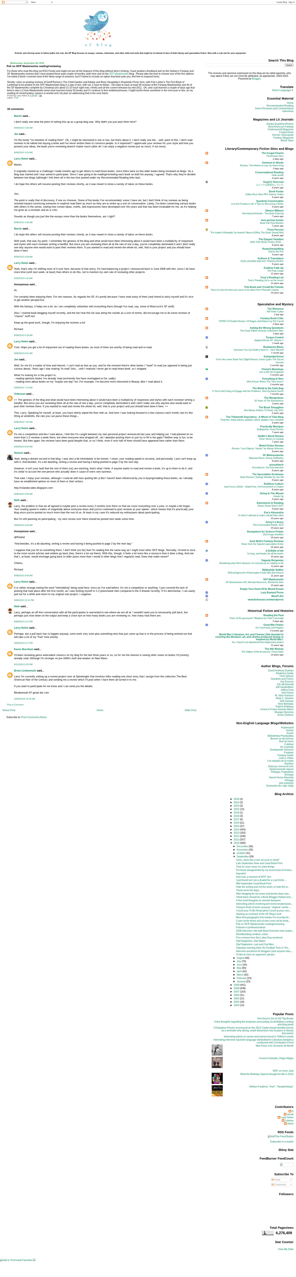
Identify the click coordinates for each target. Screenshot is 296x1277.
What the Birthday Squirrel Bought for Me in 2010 (267, 1074)
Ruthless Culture (274, 484)
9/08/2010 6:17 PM (23, 643)
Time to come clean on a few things (255, 866)
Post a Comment (15, 704)
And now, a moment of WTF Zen (253, 877)
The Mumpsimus (274, 398)
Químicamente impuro (281, 769)
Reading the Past (273, 615)
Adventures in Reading (270, 503)
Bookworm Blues (273, 347)
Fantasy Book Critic (272, 318)
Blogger (256, 78)
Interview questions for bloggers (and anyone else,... (264, 951)
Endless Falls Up (274, 268)
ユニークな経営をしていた (270, 184)
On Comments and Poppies (269, 627)
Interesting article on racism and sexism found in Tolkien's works (259, 1036)
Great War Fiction (273, 625)
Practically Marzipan (272, 426)
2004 (237, 1002)
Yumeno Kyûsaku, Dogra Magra (276, 1058)
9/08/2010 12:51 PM (24, 600)
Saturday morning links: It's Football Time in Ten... (263, 947)
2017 (237, 819)
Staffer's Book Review (271, 436)
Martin (18, 115)
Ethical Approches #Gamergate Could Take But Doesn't (256, 572)
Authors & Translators (271, 258)
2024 (237, 802)
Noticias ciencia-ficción (281, 766)
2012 (237, 836)
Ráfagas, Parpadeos (282, 772)
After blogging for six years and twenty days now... (263, 893)
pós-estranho (286, 783)
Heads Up (278, 496)
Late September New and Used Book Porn (259, 863)
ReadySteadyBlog (273, 249)
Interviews (288, 111)
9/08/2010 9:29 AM (23, 525)
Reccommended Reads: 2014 (268, 525)
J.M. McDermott (285, 684)
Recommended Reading (280, 105)
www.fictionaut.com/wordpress (266, 599)
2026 (237, 799)
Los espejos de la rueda (280, 760)
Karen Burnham (23, 649)
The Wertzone (275, 308)
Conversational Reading (269, 172)
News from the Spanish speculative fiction (262, 544)
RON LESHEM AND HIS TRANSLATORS (262, 261)
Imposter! (241, 873)
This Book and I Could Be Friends (264, 287)
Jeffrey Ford (287, 690)
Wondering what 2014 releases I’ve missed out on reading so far (251, 563)
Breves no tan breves (282, 738)
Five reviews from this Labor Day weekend (259, 937)
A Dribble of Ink (275, 550)
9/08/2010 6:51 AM (23, 353)
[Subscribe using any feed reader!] (281, 1136)
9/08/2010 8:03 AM (23, 446)
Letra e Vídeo (286, 758)
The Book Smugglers (271, 407)
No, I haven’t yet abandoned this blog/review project (258, 642)
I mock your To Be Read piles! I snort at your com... (263, 910)
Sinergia (289, 774)
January (241, 981)
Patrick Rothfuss (285, 706)
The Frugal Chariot (273, 153)
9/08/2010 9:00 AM (23, 494)
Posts (276, 1179)
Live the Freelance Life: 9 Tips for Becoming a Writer (257, 204)
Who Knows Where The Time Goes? (265, 381)
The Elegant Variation (271, 239)
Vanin (290, 1123)
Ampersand (287, 727)
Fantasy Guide (286, 755)
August (241, 958)
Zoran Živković (285, 715)
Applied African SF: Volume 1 (269, 340)
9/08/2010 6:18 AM (23, 335)
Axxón (290, 733)
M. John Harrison (284, 695)
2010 (237, 843)
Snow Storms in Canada (271, 439)
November (243, 849)
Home (100, 710)
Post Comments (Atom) (34, 717)
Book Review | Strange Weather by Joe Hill (262, 477)
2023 (237, 805)
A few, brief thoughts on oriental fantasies (258, 900)
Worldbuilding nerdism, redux (252, 934)
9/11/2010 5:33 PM (23, 664)
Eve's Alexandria (274, 512)
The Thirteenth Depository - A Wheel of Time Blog (255, 417)
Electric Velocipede (283, 135)
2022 (237, 809)
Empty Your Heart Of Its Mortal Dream (262, 589)
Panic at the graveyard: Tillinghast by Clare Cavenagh (257, 618)
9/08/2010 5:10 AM (23, 278)
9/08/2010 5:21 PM (23, 621)
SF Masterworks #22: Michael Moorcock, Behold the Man (255, 582)
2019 (237, 812)
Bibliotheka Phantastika (281, 736)
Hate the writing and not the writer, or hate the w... (262, 887)
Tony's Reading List (272, 277)
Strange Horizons (284, 712)
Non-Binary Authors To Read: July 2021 (264, 410)
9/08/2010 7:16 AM (23, 387)
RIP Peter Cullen (275, 311)
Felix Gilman (287, 676)
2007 (237, 991)
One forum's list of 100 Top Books (275, 1018)
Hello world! (278, 175)
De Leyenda (287, 747)
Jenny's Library (274, 522)
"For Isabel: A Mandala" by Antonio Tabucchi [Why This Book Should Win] (247, 232)
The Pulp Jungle (275, 270)
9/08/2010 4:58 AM (23, 257)
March (240, 974)
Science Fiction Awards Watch (277, 709)
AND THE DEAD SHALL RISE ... (267, 242)
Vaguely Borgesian (272, 560)
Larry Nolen (21, 158)
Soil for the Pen (276, 251)
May (239, 968)
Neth (17, 500)
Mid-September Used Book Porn (253, 883)
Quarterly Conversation (270, 201)
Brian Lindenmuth (25, 670)
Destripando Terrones (282, 749)
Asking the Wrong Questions (267, 328)
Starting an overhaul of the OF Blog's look (258, 914)
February (242, 978)
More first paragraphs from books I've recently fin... (263, 917)
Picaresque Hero (275, 156)
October (241, 853)
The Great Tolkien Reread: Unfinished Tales (262, 330)
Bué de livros (286, 741)
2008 (237, 988)
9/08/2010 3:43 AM (23, 152)
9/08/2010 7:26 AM (23, 422)
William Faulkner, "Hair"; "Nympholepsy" (271, 1086)
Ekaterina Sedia (285, 673)
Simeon (18, 452)
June (240, 964)
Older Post (190, 710)
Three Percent (275, 229)
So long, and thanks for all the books (265, 553)
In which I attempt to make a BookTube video (261, 515)
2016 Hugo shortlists (273, 534)
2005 (237, 998)
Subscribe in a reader (282, 1141)
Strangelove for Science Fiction (265, 531)
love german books (272, 220)
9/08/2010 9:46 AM (23, 575)
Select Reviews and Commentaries (274, 108)
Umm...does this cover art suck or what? (257, 860)
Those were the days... (248, 890)
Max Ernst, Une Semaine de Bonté (275, 1045)
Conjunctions (286, 132)
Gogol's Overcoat (273, 182)
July (239, 961)
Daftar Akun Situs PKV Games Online (264, 194)
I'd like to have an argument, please (255, 954)
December (243, 846)
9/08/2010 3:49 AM (23, 222)
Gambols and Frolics (282, 678)
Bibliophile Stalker (273, 570)
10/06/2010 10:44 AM (24, 699)
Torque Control (275, 337)
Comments (279, 1184)
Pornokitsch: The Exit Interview (268, 467)
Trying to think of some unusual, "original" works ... (263, 907)
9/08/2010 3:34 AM (23, 128)
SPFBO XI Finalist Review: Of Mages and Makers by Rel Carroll (251, 321)
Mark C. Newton (285, 698)
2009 (237, 985)
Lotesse (289, 1120)
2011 (237, 839)
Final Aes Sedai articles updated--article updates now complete (252, 419)
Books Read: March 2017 (271, 505)
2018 (237, 816)
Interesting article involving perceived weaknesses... (264, 903)
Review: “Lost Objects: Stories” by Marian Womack (258, 448)
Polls (16, 98)
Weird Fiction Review (271, 445)
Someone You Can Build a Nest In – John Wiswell (259, 349)
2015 (237, 826)
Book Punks (276, 191)
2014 (237, 829)
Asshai (290, 730)
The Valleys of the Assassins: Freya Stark (262, 651)
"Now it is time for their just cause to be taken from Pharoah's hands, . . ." (247, 290)
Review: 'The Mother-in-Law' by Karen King (262, 165)
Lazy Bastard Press (272, 592)
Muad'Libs (277, 596)
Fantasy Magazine (283, 137)
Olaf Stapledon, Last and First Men (255, 944)
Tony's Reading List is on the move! (266, 280)
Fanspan (289, 752)
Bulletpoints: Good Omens (270, 429)
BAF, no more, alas (283, 1070)
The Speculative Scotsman (268, 474)
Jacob (290, 1114)
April (239, 971)
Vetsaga (289, 780)
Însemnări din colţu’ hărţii (280, 785)
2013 (237, 832)
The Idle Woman (274, 649)
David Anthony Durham (281, 670)
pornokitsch (276, 464)
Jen (16, 133)
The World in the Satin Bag (268, 388)
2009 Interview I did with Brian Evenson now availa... (265, 930)
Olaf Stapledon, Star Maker (250, 941)
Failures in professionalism (250, 927)
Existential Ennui (274, 356)
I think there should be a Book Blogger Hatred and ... (264, 897)
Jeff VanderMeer (285, 687)
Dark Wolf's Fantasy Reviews (267, 541)
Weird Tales (287, 140)
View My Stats (286, 1249)
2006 (237, 995)
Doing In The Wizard (272, 493)
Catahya (289, 744)
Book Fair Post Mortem (272, 223)
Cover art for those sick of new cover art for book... (263, 920)
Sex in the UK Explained (271, 372)
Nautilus (289, 763)
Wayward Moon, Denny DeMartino (266, 458)
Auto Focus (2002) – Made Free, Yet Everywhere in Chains (254, 486)
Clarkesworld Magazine (281, 129)
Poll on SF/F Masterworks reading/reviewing (34, 66)
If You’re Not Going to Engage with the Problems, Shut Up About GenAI (248, 391)
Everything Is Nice (273, 378)
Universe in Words (273, 162)
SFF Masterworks (119, 73)
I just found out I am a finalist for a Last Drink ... (261, 880)
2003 (237, 1005)
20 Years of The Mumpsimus (269, 400)
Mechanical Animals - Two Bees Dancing (263, 213)
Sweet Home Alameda (281, 777)
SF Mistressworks (273, 455)
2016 (237, 822)
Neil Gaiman (287, 701)
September (243, 856)
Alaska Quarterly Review (280, 124)
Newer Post (8, 710)
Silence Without (274, 210)
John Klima (287, 692)
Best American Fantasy (281, 126)
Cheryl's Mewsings (272, 369)
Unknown (19, 393)
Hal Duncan (287, 681)
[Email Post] (40, 96)
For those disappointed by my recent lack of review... (264, 870)
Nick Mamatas (286, 703)
